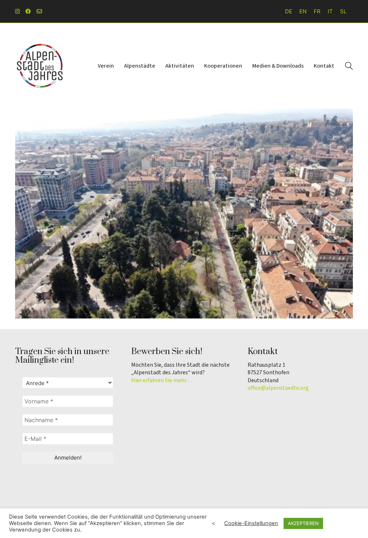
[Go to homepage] (40, 66)
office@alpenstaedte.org (278, 388)
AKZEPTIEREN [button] (303, 523)
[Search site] (349, 67)
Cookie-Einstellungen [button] (251, 523)
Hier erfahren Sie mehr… (161, 380)
